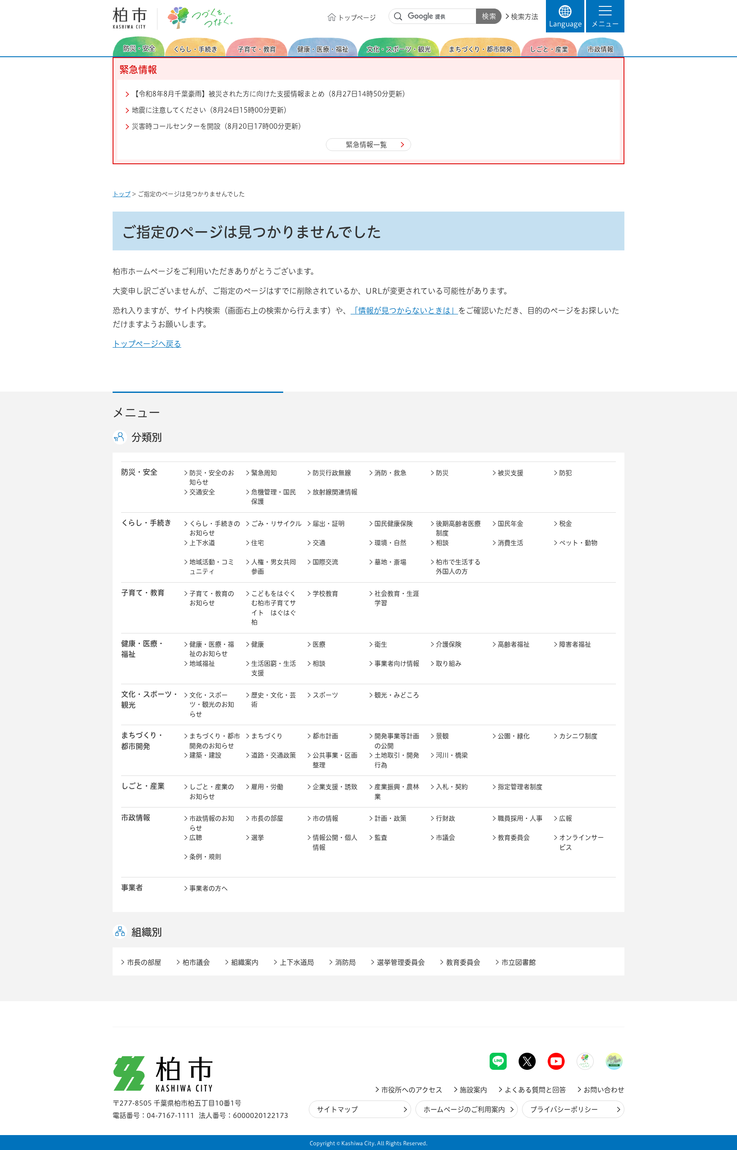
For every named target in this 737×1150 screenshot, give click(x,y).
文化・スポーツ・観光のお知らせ (211, 704)
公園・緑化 (514, 736)
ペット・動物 (578, 543)
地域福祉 (202, 663)
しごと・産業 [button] (143, 786)
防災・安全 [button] (139, 472)
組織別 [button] (146, 932)
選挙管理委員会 (401, 962)
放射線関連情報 (335, 492)
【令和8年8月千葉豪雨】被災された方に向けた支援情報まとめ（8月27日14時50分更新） (270, 93)
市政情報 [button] (135, 817)
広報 (565, 818)
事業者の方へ (208, 888)
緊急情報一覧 (366, 144)
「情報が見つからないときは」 (404, 310)
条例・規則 (205, 857)
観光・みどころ (396, 695)
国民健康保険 (393, 523)
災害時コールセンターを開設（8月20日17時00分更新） (218, 126)
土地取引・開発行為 (396, 760)
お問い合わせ (603, 1089)
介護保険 (448, 644)
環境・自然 (390, 543)
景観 (442, 736)
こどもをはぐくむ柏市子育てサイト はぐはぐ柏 (273, 608)
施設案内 (473, 1089)
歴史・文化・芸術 (273, 700)
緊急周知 (264, 473)
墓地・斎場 (390, 562)
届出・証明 (329, 523)
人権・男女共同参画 (273, 567)
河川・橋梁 (452, 755)
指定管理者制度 (520, 787)
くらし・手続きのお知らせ (214, 528)
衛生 (380, 644)
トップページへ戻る (147, 344)
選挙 (257, 837)
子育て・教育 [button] (143, 592)
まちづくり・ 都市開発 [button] (142, 740)
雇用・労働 (267, 787)
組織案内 (244, 962)
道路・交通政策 (273, 755)
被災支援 (510, 473)
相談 (442, 543)
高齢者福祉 (514, 644)
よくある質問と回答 (535, 1089)
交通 (319, 543)
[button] (605, 16)
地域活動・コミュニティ (211, 567)
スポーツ (325, 695)
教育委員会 (514, 837)
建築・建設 (205, 755)
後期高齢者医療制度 (458, 528)
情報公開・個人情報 (335, 842)
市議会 (445, 837)
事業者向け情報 (396, 663)
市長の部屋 (267, 818)
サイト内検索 (398, 16)
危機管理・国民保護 (273, 497)
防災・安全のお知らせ (211, 478)
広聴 (195, 837)
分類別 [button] (146, 437)
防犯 (565, 473)
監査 (380, 837)
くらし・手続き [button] (146, 522)
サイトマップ (337, 1109)
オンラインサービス (581, 842)
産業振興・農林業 (396, 792)
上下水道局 (297, 962)
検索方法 (524, 16)
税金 (565, 523)
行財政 (445, 818)
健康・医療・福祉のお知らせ (211, 649)
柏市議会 (196, 962)
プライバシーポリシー (564, 1109)
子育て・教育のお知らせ (211, 598)
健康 (257, 644)
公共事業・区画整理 (335, 760)
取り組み (448, 663)
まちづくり (267, 736)
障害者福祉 (575, 644)
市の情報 (325, 818)
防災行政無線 (332, 473)
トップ (122, 194)
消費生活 (510, 543)
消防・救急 (390, 473)
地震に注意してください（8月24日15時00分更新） (211, 110)
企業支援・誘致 (335, 787)
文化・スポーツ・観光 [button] (150, 700)
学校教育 (325, 593)
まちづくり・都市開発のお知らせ (214, 741)
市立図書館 (519, 962)
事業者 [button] (132, 887)
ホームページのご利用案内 (464, 1109)
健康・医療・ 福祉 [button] (143, 649)
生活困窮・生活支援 (273, 668)
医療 (319, 644)
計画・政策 (390, 818)
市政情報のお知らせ (211, 823)
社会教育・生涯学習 (396, 598)
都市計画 (325, 736)
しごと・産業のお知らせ (211, 792)
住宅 (257, 543)
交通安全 (202, 492)
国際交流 (325, 562)
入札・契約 (452, 787)
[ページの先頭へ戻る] (605, 1030)
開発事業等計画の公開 (396, 741)
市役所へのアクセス (411, 1089)
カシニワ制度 (578, 736)
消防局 (345, 962)
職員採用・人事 (520, 818)
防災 (442, 473)
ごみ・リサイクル (276, 523)
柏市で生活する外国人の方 (458, 567)
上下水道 (202, 543)
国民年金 (510, 523)
